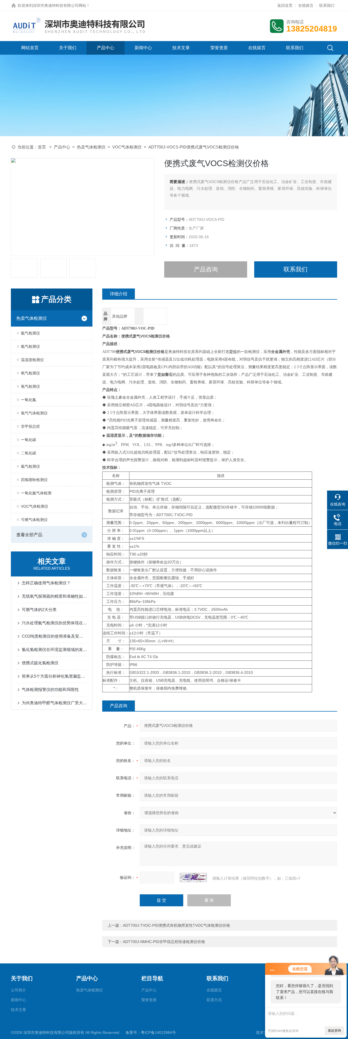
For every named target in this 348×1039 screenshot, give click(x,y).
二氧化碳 (28, 453)
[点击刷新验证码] (193, 877)
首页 (42, 147)
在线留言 (305, 5)
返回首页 (285, 5)
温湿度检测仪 (32, 360)
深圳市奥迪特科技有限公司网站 (59, 5)
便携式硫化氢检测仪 (40, 662)
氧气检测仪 (30, 373)
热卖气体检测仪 (91, 147)
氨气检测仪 (30, 346)
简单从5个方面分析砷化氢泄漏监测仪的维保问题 (54, 676)
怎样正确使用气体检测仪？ (46, 583)
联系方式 (214, 1000)
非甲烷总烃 (30, 426)
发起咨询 (334, 1030)
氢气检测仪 (30, 386)
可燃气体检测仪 (34, 519)
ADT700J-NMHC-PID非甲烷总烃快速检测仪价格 (164, 941)
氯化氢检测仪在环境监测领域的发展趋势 (54, 649)
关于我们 (67, 47)
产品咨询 (206, 269)
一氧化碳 (28, 440)
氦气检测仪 (30, 333)
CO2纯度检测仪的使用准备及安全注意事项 (54, 636)
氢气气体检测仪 (34, 413)
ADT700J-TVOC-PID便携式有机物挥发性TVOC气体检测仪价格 (176, 925)
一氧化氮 (28, 400)
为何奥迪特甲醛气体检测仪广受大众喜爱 (54, 702)
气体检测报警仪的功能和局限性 (50, 689)
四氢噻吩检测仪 (34, 479)
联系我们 (326, 5)
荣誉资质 (219, 47)
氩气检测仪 (30, 466)
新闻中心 (143, 47)
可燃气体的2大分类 (39, 609)
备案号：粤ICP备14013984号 (151, 1032)
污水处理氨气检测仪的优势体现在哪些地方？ (54, 623)
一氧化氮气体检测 (36, 493)
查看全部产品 (29, 534)
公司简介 (18, 990)
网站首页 (30, 47)
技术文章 (181, 47)
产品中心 (105, 47)
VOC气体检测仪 (127, 147)
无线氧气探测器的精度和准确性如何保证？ (54, 596)
